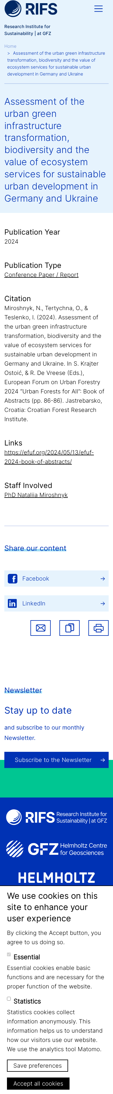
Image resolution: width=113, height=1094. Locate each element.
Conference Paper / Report (41, 274)
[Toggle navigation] (98, 8)
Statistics (27, 1001)
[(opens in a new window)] (56, 849)
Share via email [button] (40, 628)
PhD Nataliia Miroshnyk (36, 494)
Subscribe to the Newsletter (53, 759)
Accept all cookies (38, 1083)
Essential (27, 957)
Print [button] (98, 628)
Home (10, 46)
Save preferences (37, 1065)
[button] (69, 628)
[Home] (30, 8)
